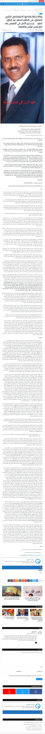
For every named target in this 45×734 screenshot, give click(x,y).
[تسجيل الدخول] (3, 4)
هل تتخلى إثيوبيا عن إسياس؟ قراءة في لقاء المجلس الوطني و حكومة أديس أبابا (22, 618)
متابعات (37, 8)
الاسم (41, 666)
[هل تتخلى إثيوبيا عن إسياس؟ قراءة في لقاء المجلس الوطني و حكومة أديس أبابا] (22, 612)
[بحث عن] (1, 4)
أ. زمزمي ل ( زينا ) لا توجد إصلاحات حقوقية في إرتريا (32, 724)
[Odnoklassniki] (17, 580)
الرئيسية (40, 8)
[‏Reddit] (23, 580)
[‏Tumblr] (28, 580)
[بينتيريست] (26, 580)
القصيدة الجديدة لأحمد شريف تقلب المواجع (34, 729)
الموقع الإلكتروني (18, 671)
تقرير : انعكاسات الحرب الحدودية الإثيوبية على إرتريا (33, 722)
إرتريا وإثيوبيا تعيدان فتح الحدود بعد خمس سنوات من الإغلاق (8, 618)
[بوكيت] (14, 580)
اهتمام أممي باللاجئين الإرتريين (33, 1)
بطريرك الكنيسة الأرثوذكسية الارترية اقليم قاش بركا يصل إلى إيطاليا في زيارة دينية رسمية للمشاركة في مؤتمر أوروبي (36, 619)
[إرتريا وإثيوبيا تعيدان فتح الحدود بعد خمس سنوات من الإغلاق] (8, 612)
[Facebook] (41, 567)
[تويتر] (34, 580)
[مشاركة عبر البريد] (11, 580)
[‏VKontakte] (20, 580)
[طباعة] (9, 580)
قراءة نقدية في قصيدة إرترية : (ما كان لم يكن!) (33, 727)
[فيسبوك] (37, 580)
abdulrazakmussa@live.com (36, 555)
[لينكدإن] (31, 580)
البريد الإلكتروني (39, 671)
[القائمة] (43, 4)
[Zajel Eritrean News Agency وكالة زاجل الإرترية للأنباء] (22, 4)
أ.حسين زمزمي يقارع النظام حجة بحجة (35, 726)
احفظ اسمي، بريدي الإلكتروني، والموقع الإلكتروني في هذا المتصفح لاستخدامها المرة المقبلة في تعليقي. (25, 675)
